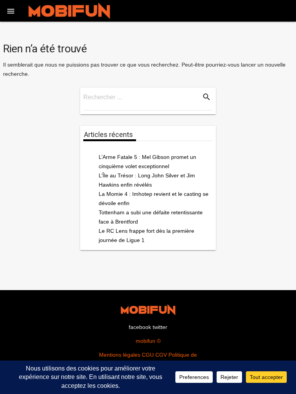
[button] (11, 11)
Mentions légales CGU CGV (133, 355)
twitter (160, 327)
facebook (140, 327)
